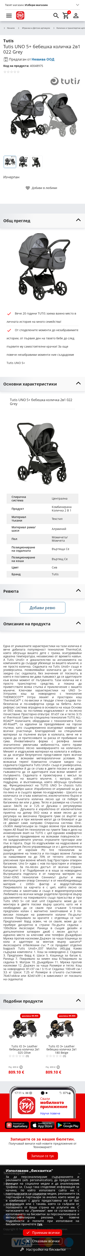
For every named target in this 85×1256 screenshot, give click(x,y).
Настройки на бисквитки (46, 1249)
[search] (56, 15)
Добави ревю (42, 607)
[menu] (9, 15)
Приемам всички (46, 1232)
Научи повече (50, 1113)
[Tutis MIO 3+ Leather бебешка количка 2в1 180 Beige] (61, 1028)
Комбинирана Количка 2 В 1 (62, 508)
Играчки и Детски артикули (36, 27)
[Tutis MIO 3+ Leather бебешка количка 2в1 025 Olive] (24, 1028)
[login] (76, 15)
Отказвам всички (46, 1241)
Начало (11, 28)
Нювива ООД (43, 59)
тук (39, 1224)
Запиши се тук (42, 1156)
